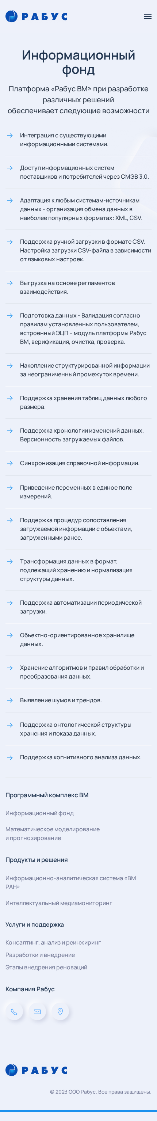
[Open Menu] (148, 16)
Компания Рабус (30, 989)
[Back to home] (37, 16)
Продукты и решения (36, 859)
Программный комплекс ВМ (46, 795)
